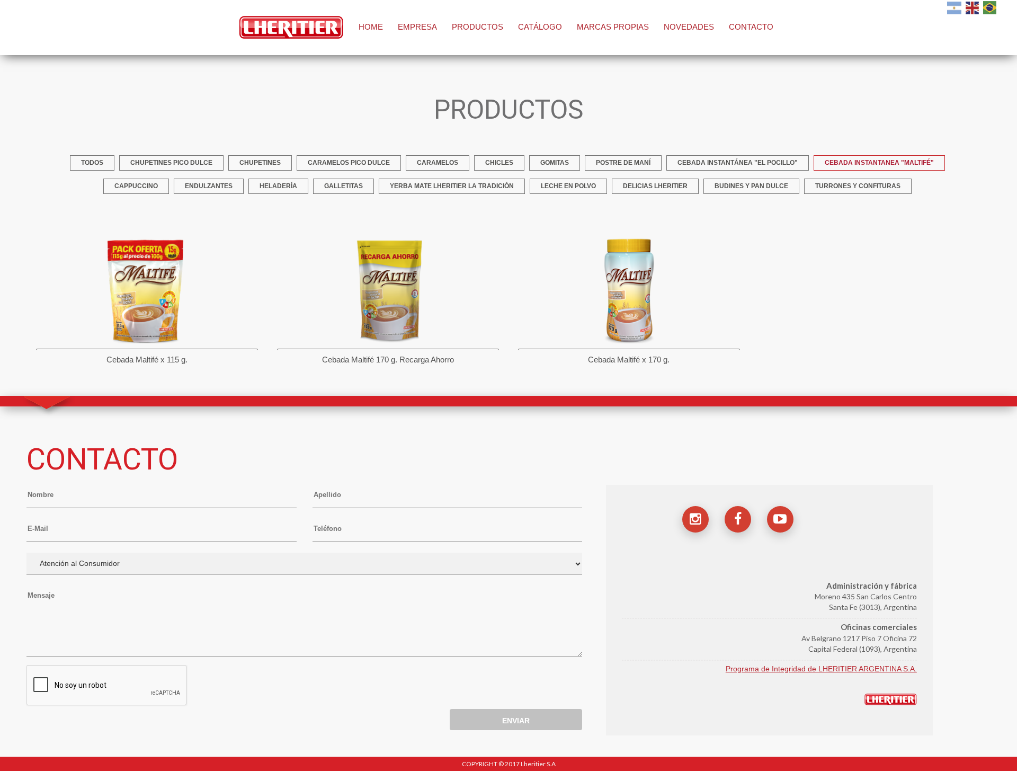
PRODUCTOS (477, 26)
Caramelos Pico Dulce (349, 162)
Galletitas (343, 186)
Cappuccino (136, 186)
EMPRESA (417, 26)
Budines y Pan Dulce (751, 186)
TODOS (92, 162)
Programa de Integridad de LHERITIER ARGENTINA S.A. (821, 668)
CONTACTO (751, 26)
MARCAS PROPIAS (613, 26)
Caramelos (437, 162)
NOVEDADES (689, 26)
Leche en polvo (568, 186)
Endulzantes (209, 186)
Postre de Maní (623, 162)
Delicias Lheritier (655, 186)
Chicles (499, 162)
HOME (371, 26)
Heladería (278, 186)
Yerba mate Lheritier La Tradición (452, 186)
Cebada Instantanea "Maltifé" (879, 162)
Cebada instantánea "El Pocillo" (737, 162)
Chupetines (260, 162)
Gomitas (554, 162)
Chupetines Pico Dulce (171, 162)
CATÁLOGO (540, 26)
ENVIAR (516, 720)
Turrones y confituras (857, 186)
